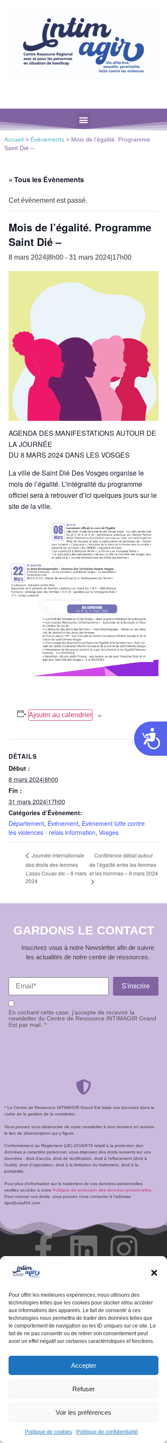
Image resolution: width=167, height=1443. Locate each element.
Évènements (47, 139)
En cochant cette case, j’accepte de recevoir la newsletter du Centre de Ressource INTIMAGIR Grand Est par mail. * (82, 1018)
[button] (154, 1273)
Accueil (14, 139)
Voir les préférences (83, 1412)
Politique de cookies (48, 1432)
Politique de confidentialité (107, 1432)
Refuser (83, 1389)
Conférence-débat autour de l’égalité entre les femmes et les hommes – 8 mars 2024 (123, 864)
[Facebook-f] (43, 1248)
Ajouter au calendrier (60, 715)
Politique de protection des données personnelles (102, 1190)
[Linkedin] (83, 1248)
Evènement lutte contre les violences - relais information (77, 828)
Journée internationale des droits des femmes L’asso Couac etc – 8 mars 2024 (56, 868)
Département (26, 823)
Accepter (83, 1365)
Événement (63, 823)
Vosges (109, 832)
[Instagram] (123, 1248)
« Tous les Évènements (46, 179)
